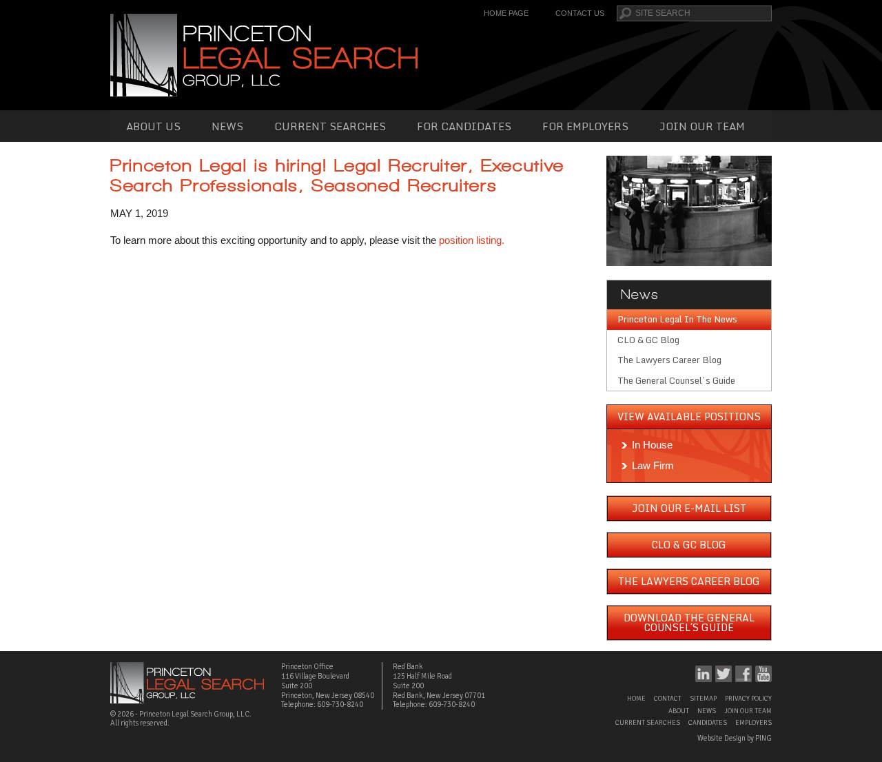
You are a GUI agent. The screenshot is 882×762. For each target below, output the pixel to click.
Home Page (506, 13)
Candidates (707, 723)
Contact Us (579, 13)
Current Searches (330, 126)
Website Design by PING (734, 738)
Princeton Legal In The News (677, 319)
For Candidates (464, 126)
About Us (153, 126)
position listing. (471, 240)
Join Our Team (702, 126)
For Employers (585, 126)
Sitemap (703, 698)
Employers (753, 723)
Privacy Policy (748, 698)
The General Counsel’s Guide (676, 380)
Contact (667, 698)
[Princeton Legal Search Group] (264, 54)
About (678, 711)
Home (636, 698)
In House (652, 445)
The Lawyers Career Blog (669, 359)
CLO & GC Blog (648, 339)
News (227, 126)
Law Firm (653, 465)
